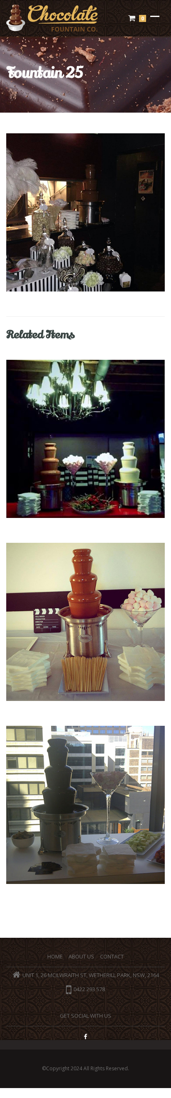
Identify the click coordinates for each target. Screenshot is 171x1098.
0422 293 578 (89, 989)
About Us (81, 956)
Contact (112, 956)
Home (55, 956)
